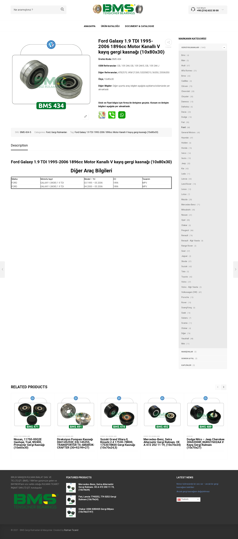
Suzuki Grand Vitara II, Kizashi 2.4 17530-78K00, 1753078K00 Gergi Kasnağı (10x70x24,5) (117, 443)
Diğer (183, 333)
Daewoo (185, 101)
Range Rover (187, 246)
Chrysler (185, 96)
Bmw (183, 76)
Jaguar (184, 256)
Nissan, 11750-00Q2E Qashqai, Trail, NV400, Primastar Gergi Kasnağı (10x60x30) (29, 443)
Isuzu (183, 158)
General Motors (188, 132)
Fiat (183, 122)
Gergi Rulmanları (190, 47)
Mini (183, 343)
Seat (183, 251)
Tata (183, 271)
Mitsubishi (185, 209)
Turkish (184, 499)
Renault (184, 235)
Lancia (184, 179)
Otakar (184, 225)
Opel (183, 220)
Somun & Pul (187, 358)
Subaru (184, 318)
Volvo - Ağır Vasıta (189, 287)
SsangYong (186, 307)
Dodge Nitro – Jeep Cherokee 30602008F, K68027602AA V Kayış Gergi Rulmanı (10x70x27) (205, 443)
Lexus (184, 189)
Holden (184, 143)
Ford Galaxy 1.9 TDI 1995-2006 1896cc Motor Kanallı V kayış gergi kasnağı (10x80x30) (116, 132)
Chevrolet (185, 91)
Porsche (185, 297)
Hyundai (185, 137)
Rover (184, 302)
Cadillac (184, 81)
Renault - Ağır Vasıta (190, 240)
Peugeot (185, 230)
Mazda (184, 199)
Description (19, 145)
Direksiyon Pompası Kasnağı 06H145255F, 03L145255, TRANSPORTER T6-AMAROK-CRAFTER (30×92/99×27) (75, 443)
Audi (183, 65)
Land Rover (186, 184)
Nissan (184, 215)
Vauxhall (185, 338)
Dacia (183, 112)
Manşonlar (187, 352)
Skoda (184, 261)
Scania (184, 323)
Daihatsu (185, 106)
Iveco (183, 153)
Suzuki (184, 266)
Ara (62, 9)
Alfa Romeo (186, 70)
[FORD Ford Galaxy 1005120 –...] (235, 269)
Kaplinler (186, 365)
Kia (182, 168)
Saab (183, 313)
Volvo (183, 282)
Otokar (184, 328)
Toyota (184, 276)
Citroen (184, 86)
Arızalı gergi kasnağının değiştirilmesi (193, 491)
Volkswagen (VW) (189, 292)
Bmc (183, 55)
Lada (183, 174)
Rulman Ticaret (71, 530)
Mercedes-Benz (188, 204)
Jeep (183, 163)
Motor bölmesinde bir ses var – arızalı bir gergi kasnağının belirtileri (197, 485)
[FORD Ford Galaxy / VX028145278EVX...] (2, 269)
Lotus (183, 194)
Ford (183, 127)
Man (183, 60)
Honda (184, 148)
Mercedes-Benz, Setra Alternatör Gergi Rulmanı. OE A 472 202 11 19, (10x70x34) (162, 442)
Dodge (184, 117)
